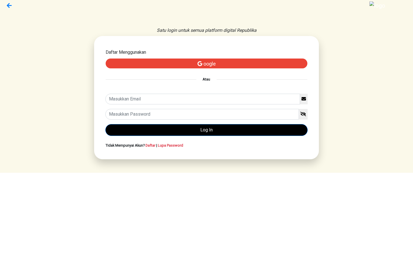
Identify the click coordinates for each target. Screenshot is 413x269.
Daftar (150, 145)
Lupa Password (170, 145)
